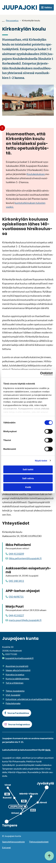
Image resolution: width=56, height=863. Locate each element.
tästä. (48, 749)
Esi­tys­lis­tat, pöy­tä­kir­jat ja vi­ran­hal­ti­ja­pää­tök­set (29, 699)
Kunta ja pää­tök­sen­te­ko (17, 678)
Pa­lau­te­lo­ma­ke (13, 703)
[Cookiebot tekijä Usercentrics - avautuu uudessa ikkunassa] (40, 373)
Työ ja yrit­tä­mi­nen (14, 682)
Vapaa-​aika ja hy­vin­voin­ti (18, 670)
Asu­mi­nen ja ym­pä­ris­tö (17, 666)
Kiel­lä (28, 487)
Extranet (6, 847)
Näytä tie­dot (41, 460)
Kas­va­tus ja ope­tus (15, 674)
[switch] (49, 431)
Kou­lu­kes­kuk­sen (36, 174)
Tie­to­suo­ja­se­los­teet (39, 841)
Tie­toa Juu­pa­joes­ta (15, 690)
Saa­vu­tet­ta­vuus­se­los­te (13, 841)
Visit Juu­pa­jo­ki (13, 695)
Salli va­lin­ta (28, 478)
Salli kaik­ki (28, 469)
